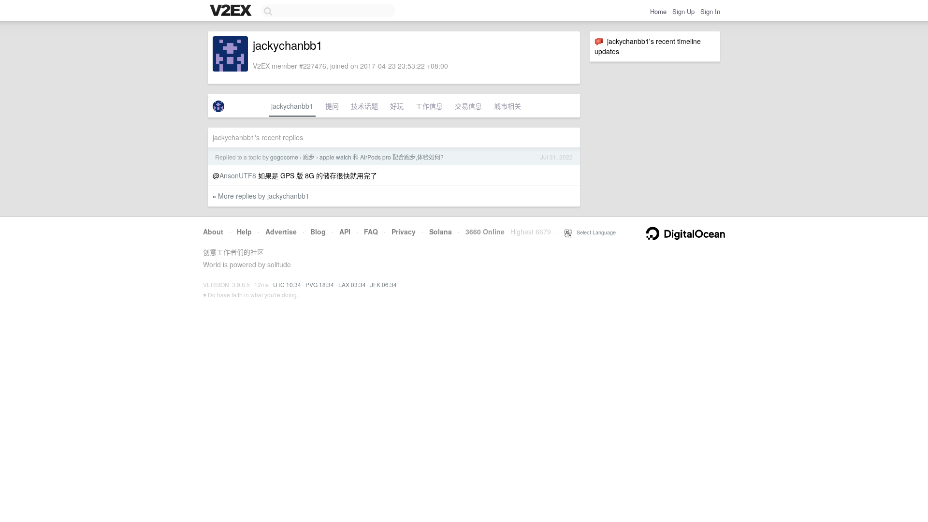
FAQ (371, 231)
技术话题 (364, 106)
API (344, 231)
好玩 (397, 106)
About (213, 231)
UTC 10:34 (287, 284)
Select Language (594, 232)
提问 (332, 106)
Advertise (281, 231)
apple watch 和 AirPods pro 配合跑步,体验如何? (381, 157)
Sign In (710, 11)
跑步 (309, 157)
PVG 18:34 (319, 284)
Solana (440, 231)
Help (244, 231)
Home (658, 11)
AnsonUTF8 (237, 175)
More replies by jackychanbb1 (263, 196)
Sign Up (683, 11)
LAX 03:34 (352, 284)
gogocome (284, 157)
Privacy (404, 231)
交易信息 (468, 106)
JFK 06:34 (383, 284)
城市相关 (507, 106)
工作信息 (429, 106)
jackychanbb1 (292, 106)
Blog (318, 231)
